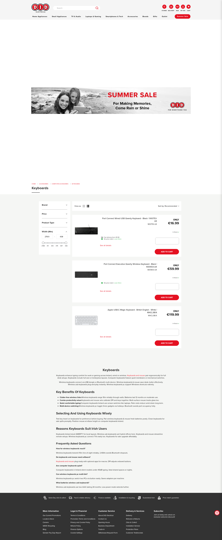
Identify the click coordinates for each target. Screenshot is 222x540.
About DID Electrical (105, 515)
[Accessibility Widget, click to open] (217, 512)
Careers (46, 522)
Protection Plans (132, 529)
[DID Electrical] (40, 8)
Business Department (106, 526)
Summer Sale (182, 16)
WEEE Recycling (49, 526)
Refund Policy (76, 526)
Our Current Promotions (52, 515)
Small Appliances (59, 16)
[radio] (84, 206)
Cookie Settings (76, 533)
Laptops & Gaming (93, 16)
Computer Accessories (60, 184)
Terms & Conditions (78, 515)
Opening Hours (104, 522)
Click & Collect (131, 522)
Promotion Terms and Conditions (83, 519)
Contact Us (102, 519)
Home (34, 184)
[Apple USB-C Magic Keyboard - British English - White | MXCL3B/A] (86, 320)
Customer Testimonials (134, 533)
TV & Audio (76, 16)
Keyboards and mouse (136, 375)
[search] (97, 8)
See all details (105, 245)
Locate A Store (48, 519)
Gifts (155, 16)
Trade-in (101, 529)
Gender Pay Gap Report (52, 533)
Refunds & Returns (133, 519)
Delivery (129, 515)
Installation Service (133, 526)
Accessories (133, 16)
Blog (44, 529)
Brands (145, 16)
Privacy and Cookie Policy (80, 522)
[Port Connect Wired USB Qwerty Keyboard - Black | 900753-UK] (86, 229)
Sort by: (167, 206)
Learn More (117, 239)
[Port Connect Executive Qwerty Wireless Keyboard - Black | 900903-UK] (86, 275)
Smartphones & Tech (114, 16)
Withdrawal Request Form (108, 533)
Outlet (164, 16)
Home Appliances (39, 16)
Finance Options (77, 529)
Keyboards (76, 184)
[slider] (43, 243)
